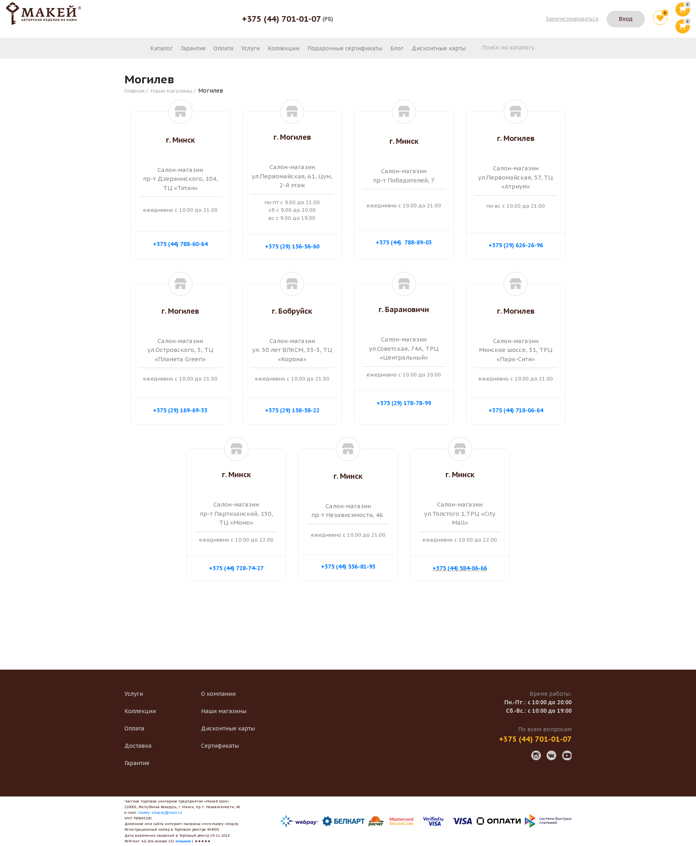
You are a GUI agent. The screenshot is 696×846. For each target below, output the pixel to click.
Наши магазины (171, 90)
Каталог (161, 48)
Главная (134, 90)
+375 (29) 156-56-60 (292, 246)
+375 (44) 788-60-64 (180, 244)
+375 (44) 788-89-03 (404, 242)
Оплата (223, 48)
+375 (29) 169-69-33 (180, 410)
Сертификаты (220, 745)
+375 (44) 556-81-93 (348, 566)
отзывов (183, 841)
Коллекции (283, 48)
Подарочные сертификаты (344, 48)
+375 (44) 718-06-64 (516, 410)
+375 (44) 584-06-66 (460, 568)
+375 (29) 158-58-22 (292, 410)
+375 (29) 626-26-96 (516, 245)
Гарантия (193, 48)
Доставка (137, 745)
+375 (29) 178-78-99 (404, 403)
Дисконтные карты (439, 48)
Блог (397, 48)
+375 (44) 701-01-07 (281, 19)
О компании (218, 693)
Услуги (250, 48)
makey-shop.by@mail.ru (160, 812)
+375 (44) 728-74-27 (236, 568)
